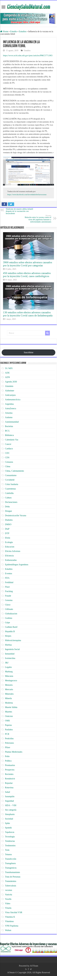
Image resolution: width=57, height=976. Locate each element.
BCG (7, 431)
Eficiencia (9, 555)
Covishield (9, 480)
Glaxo (7, 604)
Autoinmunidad (12, 422)
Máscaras (9, 676)
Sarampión (9, 796)
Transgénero (10, 863)
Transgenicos (10, 868)
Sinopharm (10, 814)
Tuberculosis (10, 885)
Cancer (8, 444)
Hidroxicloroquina (13, 640)
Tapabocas (9, 832)
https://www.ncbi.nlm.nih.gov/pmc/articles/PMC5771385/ (28, 55)
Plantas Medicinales (13, 752)
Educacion (9, 546)
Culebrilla (9, 493)
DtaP (7, 529)
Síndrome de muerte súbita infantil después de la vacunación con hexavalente (19, 210)
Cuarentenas (10, 489)
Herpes (8, 636)
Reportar (9, 783)
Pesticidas (9, 738)
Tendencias (10, 841)
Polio (7, 756)
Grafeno (8, 618)
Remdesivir (10, 778)
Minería (8, 698)
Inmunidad (9, 654)
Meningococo (11, 680)
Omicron (9, 716)
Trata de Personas (12, 877)
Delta (7, 506)
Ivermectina (10, 658)
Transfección (10, 859)
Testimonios (10, 845)
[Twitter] (31, 969)
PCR (7, 734)
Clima (7, 466)
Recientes (9, 774)
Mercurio (9, 689)
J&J (6, 662)
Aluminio (9, 386)
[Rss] (26, 969)
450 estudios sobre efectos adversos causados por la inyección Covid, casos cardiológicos (27, 275)
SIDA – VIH (10, 805)
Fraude (8, 596)
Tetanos (8, 854)
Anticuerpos (10, 395)
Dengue (8, 511)
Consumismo (10, 475)
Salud (7, 792)
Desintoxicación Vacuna (15, 515)
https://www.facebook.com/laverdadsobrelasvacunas (26, 194)
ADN (7, 377)
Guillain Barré (11, 627)
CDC (7, 453)
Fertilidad (9, 582)
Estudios (22, 31)
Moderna (9, 703)
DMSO (8, 524)
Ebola (7, 538)
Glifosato (9, 609)
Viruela (8, 908)
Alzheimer (9, 390)
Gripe (7, 622)
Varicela (8, 894)
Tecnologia (10, 836)
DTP (7, 533)
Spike (7, 823)
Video (7, 903)
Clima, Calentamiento (14, 471)
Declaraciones (11, 502)
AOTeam (34, 966)
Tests (7, 850)
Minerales (9, 694)
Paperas (8, 725)
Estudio (13, 31)
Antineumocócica (12, 399)
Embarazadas (11, 560)
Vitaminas (9, 921)
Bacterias (9, 426)
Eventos (8, 573)
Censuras (9, 462)
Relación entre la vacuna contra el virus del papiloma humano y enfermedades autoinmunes (38, 219)
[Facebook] (28, 969)
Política (8, 761)
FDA (7, 578)
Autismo (8, 417)
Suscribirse (28, 352)
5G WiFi (9, 368)
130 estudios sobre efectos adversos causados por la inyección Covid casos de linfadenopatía (27, 314)
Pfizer (7, 747)
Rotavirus (9, 787)
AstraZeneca (10, 408)
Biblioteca (9, 435)
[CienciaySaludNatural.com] (28, 6)
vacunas (8, 890)
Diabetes (9, 520)
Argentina (9, 404)
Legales (8, 667)
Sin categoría (10, 810)
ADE (7, 373)
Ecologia (9, 542)
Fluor (7, 587)
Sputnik (8, 827)
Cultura (8, 497)
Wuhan (8, 930)
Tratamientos (10, 881)
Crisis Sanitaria (11, 484)
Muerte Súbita (11, 707)
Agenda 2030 (11, 381)
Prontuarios (10, 765)
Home (5, 31)
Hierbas (8, 645)
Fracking (9, 591)
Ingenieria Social (12, 649)
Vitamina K (10, 917)
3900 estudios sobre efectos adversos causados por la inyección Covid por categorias (27, 264)
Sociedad (9, 819)
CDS (7, 457)
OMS (7, 720)
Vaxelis (8, 899)
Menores (9, 685)
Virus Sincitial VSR (13, 912)
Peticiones (9, 743)
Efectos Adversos (12, 551)
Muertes (8, 712)
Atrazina (8, 413)
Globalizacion (11, 613)
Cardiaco (9, 448)
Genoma (8, 600)
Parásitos (9, 729)
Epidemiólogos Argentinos (16, 564)
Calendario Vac (11, 439)
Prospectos (9, 769)
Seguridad (9, 801)
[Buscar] (47, 333)
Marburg (9, 671)
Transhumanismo (12, 872)
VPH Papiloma (11, 926)
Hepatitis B (10, 631)
